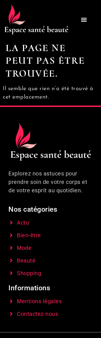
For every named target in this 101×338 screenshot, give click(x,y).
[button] (84, 19)
